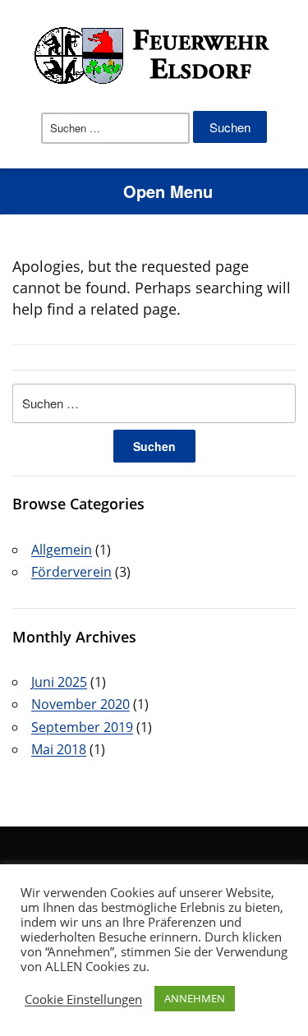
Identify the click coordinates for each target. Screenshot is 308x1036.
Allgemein (61, 550)
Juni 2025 (59, 682)
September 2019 (82, 727)
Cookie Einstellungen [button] (83, 999)
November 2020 (80, 704)
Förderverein (71, 572)
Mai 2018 (58, 749)
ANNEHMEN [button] (194, 998)
